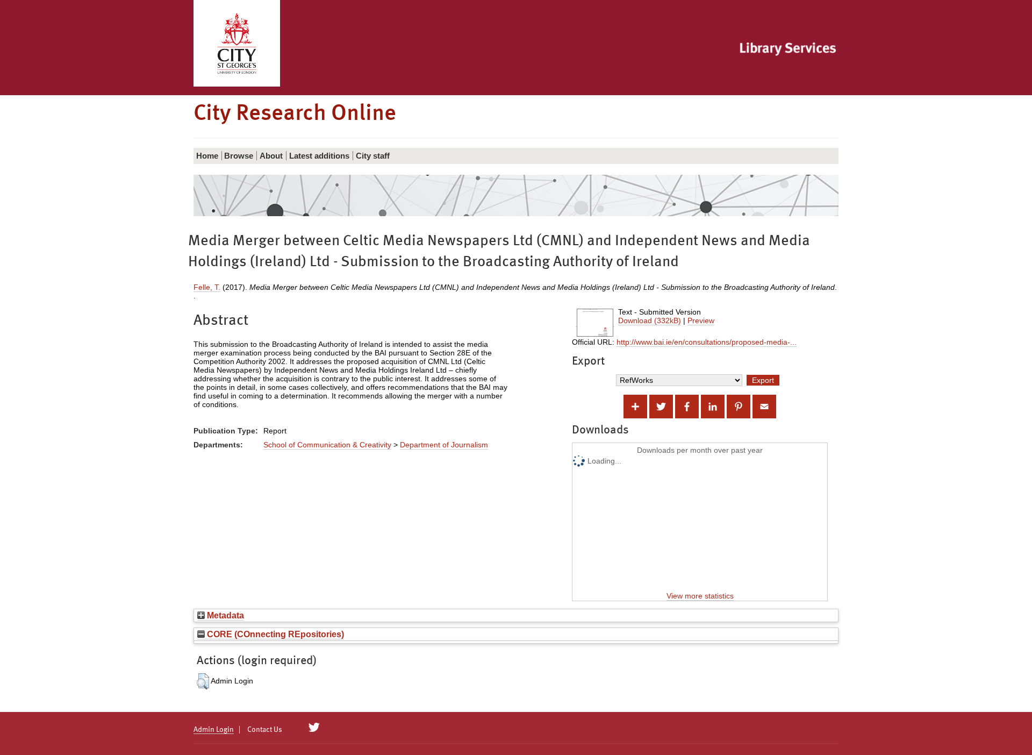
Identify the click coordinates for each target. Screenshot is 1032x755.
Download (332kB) (649, 320)
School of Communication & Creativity (327, 444)
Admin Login (214, 729)
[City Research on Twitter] (314, 727)
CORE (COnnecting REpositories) (274, 634)
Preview (700, 320)
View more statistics (700, 596)
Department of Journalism (444, 444)
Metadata (224, 615)
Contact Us (264, 729)
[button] (203, 681)
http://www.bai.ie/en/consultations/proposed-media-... (707, 342)
